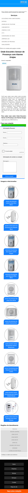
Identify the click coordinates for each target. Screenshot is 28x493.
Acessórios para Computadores (11, 18)
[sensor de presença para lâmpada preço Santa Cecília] (11, 358)
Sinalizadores (6, 44)
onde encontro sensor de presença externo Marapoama (11, 345)
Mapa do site (14, 487)
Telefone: (5, 143)
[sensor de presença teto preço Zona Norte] (11, 289)
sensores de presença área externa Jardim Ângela (11, 251)
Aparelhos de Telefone (8, 24)
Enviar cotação (9, 176)
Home (14, 464)
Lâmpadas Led (5, 38)
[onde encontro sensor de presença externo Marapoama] (11, 334)
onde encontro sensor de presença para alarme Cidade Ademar (11, 394)
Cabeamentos (5, 27)
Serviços (14, 15)
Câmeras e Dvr (6, 30)
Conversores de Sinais (8, 35)
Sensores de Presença (8, 41)
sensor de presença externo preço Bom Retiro (11, 203)
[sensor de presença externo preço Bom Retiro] (11, 192)
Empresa (14, 468)
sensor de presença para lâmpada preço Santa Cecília (11, 370)
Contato (14, 482)
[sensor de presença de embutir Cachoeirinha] (11, 311)
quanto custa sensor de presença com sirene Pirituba (11, 418)
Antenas (4, 21)
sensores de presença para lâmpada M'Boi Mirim (11, 276)
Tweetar (4, 63)
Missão (14, 473)
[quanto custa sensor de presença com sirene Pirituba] (11, 407)
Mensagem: (6, 161)
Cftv (3, 33)
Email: (5, 137)
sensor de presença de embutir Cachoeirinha (11, 322)
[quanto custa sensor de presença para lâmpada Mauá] (11, 216)
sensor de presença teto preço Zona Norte (11, 299)
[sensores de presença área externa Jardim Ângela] (11, 240)
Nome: (5, 132)
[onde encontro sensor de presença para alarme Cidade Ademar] (11, 383)
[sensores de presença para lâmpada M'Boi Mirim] (11, 264)
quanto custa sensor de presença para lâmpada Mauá (11, 227)
